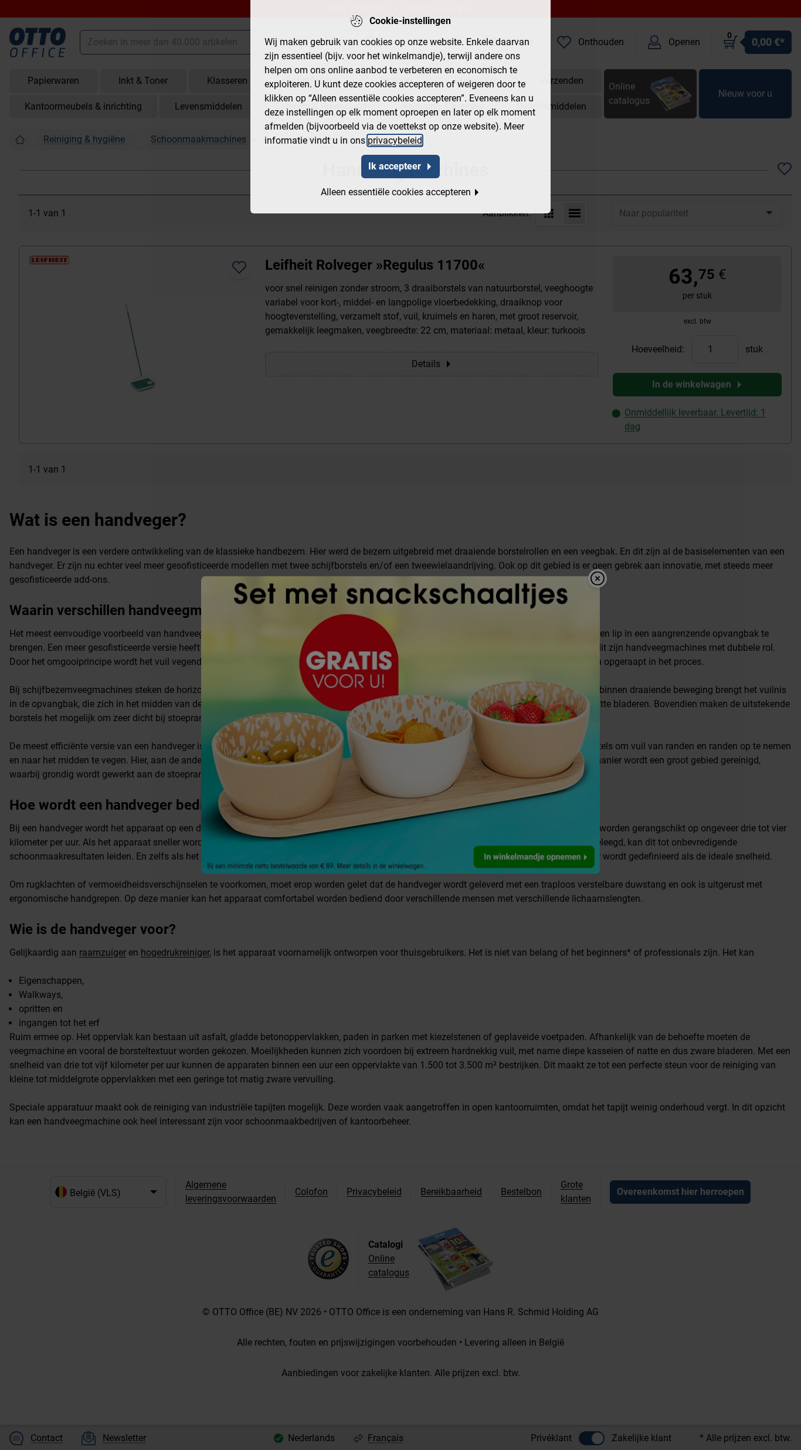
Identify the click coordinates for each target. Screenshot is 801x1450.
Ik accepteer (394, 166)
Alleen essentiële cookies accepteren (396, 192)
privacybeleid (395, 140)
